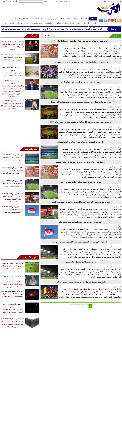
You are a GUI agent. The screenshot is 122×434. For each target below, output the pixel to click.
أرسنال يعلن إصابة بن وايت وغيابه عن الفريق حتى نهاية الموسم (80, 162)
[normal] (45, 35)
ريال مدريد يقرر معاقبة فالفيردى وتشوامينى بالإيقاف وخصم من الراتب (80, 242)
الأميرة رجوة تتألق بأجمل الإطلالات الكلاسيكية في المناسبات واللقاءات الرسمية (12, 46)
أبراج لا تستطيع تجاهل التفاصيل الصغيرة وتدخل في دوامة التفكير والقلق (12, 311)
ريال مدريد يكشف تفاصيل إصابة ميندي (80, 262)
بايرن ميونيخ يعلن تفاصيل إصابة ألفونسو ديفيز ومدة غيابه (80, 222)
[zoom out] (48, 35)
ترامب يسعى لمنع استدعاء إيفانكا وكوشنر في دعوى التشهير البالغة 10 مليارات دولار (12, 105)
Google (3, 1)
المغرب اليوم (11, 1)
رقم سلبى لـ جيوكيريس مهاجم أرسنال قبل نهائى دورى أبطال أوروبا (80, 41)
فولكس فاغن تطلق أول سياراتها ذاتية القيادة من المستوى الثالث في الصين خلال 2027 (12, 324)
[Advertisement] (48, 10)
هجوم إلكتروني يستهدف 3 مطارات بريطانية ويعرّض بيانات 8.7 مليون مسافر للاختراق (82, 29)
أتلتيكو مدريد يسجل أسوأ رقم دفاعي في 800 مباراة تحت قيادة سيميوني (80, 62)
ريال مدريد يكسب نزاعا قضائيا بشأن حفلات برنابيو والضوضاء (80, 142)
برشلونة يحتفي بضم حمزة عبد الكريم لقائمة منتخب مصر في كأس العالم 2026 (80, 122)
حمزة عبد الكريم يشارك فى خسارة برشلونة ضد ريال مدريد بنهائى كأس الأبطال (80, 102)
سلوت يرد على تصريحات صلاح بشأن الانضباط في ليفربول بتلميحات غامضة (80, 202)
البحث (46, 1)
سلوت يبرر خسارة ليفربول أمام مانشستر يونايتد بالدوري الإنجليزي (80, 282)
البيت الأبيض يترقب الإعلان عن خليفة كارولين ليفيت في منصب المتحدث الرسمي (12, 284)
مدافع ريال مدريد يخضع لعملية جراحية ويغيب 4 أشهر (80, 182)
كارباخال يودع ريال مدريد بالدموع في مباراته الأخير (80, 82)
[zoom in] (42, 35)
